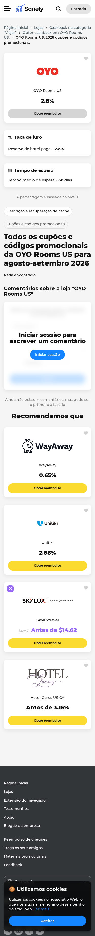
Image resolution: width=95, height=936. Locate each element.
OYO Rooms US (47, 90)
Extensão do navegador (25, 800)
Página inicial (16, 783)
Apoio (9, 817)
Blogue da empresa (22, 825)
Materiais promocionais (25, 856)
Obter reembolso (47, 112)
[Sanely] (29, 9)
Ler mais (41, 909)
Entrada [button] (78, 9)
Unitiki (48, 542)
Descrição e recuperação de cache (38, 211)
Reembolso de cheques (25, 839)
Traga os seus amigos (23, 848)
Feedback (13, 865)
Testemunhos (16, 808)
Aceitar (47, 921)
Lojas (8, 791)
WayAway (47, 465)
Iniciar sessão (47, 354)
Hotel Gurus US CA (47, 697)
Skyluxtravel (47, 620)
